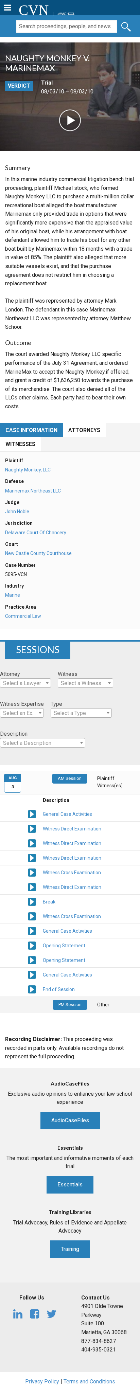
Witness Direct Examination (72, 828)
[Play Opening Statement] (32, 945)
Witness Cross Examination (72, 872)
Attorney (10, 674)
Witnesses (20, 444)
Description (14, 734)
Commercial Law (23, 616)
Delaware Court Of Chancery (35, 532)
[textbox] (25, 683)
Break (49, 901)
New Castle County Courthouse (38, 553)
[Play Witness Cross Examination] (32, 872)
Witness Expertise (22, 704)
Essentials (70, 1184)
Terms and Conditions (89, 1381)
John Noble (17, 511)
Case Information (31, 430)
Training (70, 1249)
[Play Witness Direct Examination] (32, 828)
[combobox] (25, 683)
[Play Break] (32, 901)
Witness (67, 674)
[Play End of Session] (32, 988)
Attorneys (84, 430)
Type (56, 704)
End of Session (59, 989)
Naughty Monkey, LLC (28, 469)
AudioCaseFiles (70, 1120)
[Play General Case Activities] (32, 813)
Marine (12, 595)
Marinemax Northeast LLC (33, 491)
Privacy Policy (42, 1381)
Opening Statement (64, 945)
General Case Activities (67, 814)
